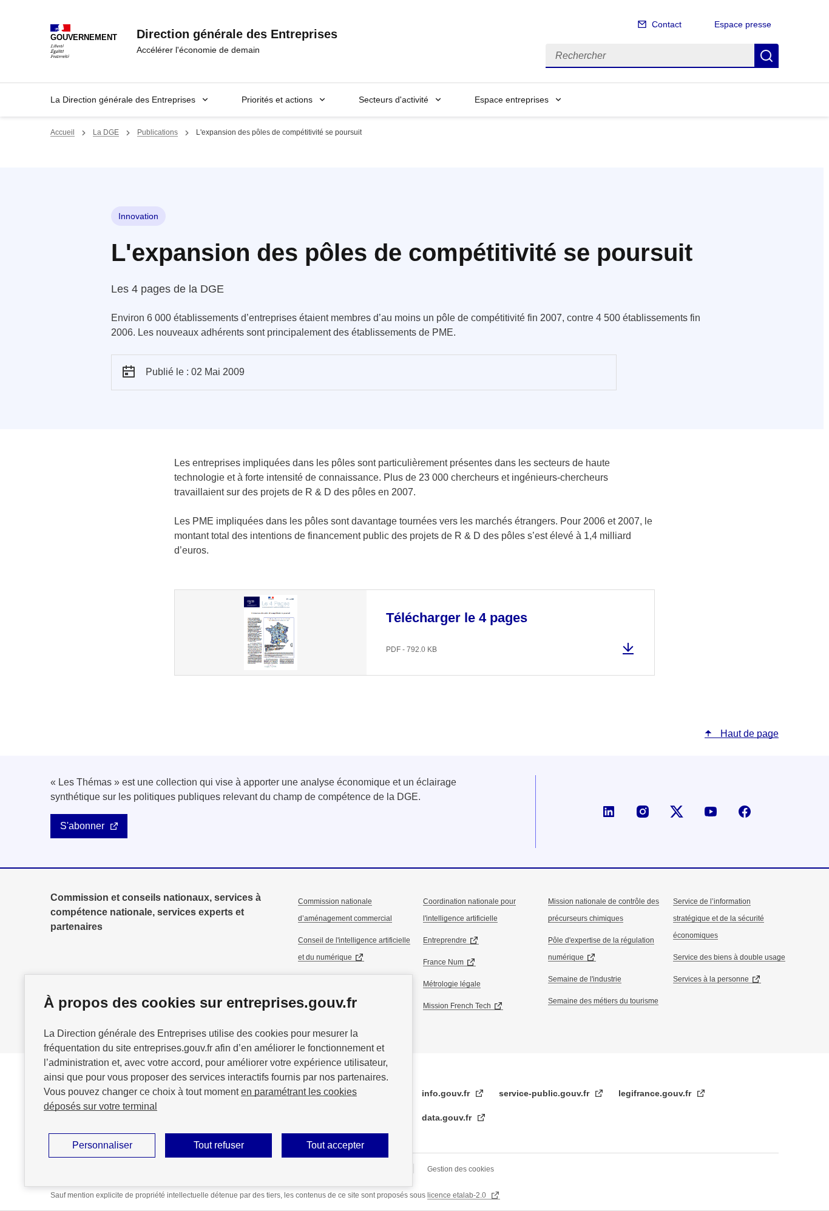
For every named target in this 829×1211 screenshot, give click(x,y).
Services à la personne (711, 979)
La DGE (106, 132)
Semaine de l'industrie (584, 979)
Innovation (138, 216)
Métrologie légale (452, 984)
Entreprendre (445, 940)
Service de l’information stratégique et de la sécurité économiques (718, 918)
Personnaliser (102, 1145)
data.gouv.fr (448, 1117)
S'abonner (82, 826)
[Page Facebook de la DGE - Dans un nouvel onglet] (745, 811)
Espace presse (742, 24)
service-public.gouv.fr (545, 1093)
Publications (157, 132)
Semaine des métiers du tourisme (603, 1001)
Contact (667, 24)
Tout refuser (219, 1145)
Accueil (62, 132)
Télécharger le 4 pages (456, 617)
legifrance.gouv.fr (656, 1093)
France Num (443, 962)
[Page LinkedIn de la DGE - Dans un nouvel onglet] (609, 811)
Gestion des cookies (460, 1169)
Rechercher (766, 56)
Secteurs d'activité (393, 99)
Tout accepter (335, 1145)
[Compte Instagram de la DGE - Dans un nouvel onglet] (643, 811)
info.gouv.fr (447, 1093)
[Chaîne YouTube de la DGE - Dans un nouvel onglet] (711, 811)
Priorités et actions (277, 99)
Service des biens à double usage (729, 957)
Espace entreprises (512, 99)
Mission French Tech (457, 1006)
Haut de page (748, 733)
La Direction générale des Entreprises (122, 99)
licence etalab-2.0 (457, 1195)
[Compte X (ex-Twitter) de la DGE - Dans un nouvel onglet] (677, 811)
